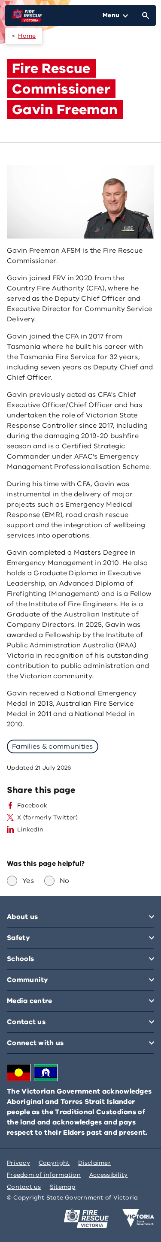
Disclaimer (94, 1163)
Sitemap (63, 1187)
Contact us (24, 1187)
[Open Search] (145, 15)
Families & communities (52, 746)
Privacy (18, 1163)
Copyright (54, 1163)
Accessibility (108, 1175)
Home (27, 36)
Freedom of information (44, 1175)
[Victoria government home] (138, 1218)
